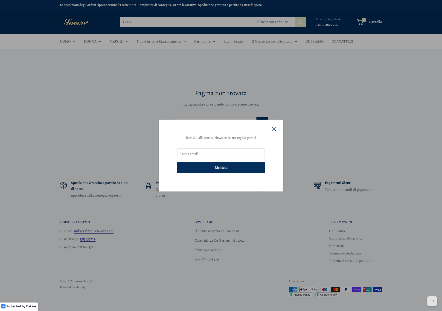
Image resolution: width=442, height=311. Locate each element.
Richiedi (221, 167)
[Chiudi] (274, 128)
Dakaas (31, 306)
